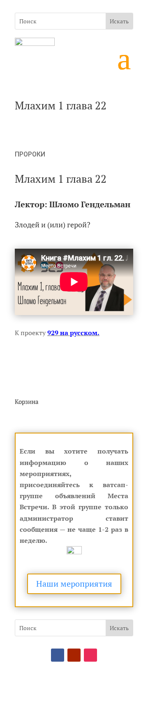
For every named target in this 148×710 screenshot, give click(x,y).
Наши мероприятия (74, 583)
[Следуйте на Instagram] (90, 655)
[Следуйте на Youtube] (74, 655)
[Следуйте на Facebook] (57, 655)
